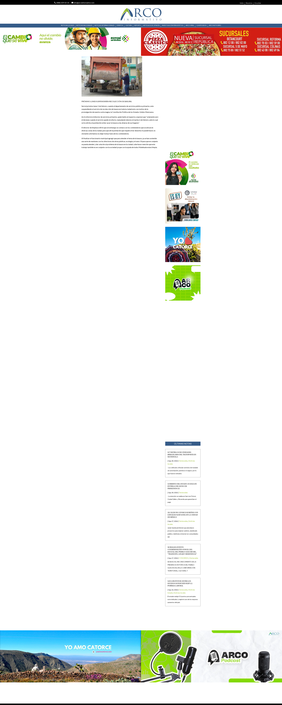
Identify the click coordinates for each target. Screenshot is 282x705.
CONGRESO (184, 558)
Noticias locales (67, 25)
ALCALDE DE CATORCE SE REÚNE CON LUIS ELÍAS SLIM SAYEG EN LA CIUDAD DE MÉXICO (183, 515)
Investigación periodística (172, 25)
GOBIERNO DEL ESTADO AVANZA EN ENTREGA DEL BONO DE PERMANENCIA (182, 486)
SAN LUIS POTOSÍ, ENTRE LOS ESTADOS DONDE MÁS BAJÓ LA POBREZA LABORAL (180, 583)
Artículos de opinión (151, 25)
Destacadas (183, 461)
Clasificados (201, 25)
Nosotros (249, 3)
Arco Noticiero (215, 25)
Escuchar (258, 3)
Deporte (137, 25)
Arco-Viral (190, 25)
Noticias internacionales (104, 25)
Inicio (242, 3)
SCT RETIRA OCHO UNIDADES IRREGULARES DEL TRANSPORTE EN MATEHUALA (182, 455)
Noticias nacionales (84, 25)
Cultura (128, 25)
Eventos (120, 25)
